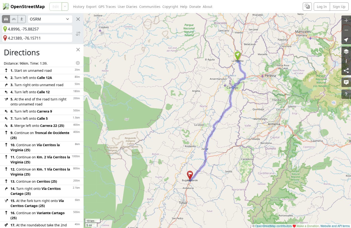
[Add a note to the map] (346, 82)
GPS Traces (107, 6)
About (207, 6)
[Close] (78, 19)
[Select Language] (307, 6)
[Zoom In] (346, 20)
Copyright (170, 6)
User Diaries (127, 6)
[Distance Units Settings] (78, 63)
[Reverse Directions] (78, 33)
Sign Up (339, 6)
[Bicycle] (14, 19)
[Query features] (346, 94)
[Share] (346, 70)
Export (91, 6)
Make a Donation (308, 226)
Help (183, 6)
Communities (149, 6)
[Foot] (22, 19)
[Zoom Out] (346, 30)
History (78, 6)
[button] (238, 56)
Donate (195, 6)
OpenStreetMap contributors (273, 226)
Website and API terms (335, 226)
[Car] (6, 19)
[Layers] (346, 51)
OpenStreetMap (28, 6)
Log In (322, 6)
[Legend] (346, 61)
